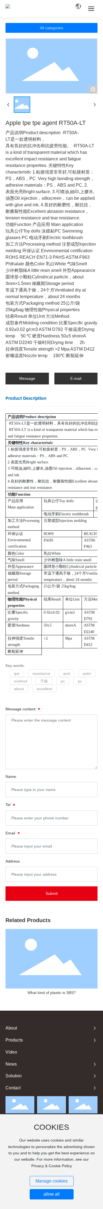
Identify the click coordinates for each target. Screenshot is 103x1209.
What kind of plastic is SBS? (51, 992)
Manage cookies (51, 1181)
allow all (51, 1194)
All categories (51, 28)
